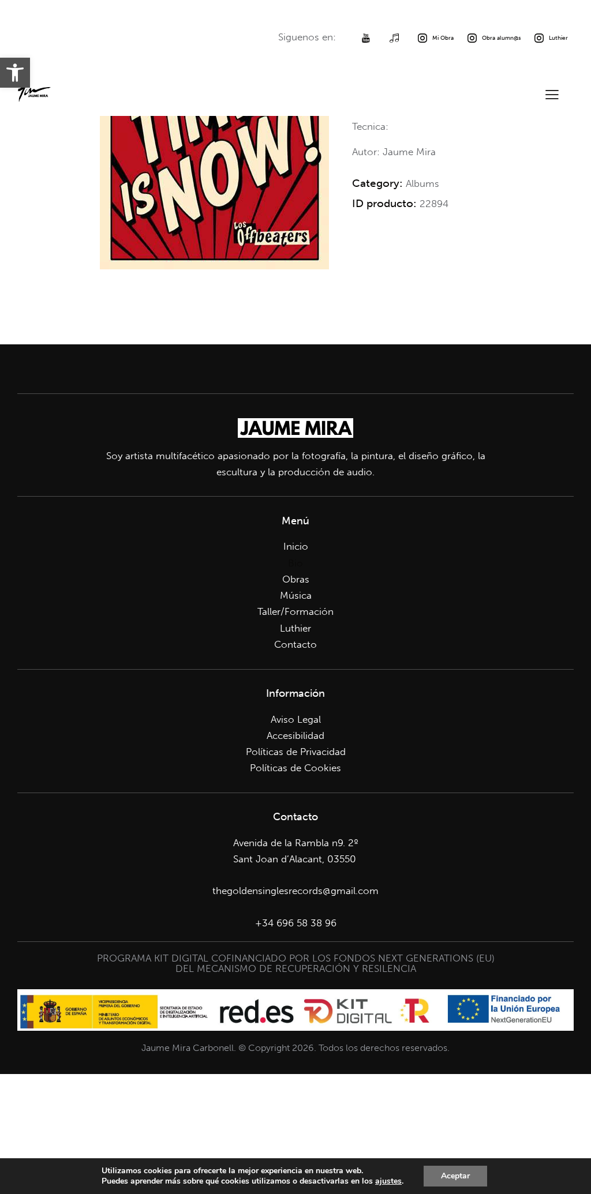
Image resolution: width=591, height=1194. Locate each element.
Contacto (295, 644)
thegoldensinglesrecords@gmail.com (295, 890)
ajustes (388, 1181)
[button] (15, 73)
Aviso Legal (296, 719)
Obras (295, 579)
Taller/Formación (295, 611)
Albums (422, 183)
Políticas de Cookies (295, 768)
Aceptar (455, 1175)
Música (296, 595)
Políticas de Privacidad (296, 751)
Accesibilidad (295, 735)
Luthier (295, 628)
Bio (295, 563)
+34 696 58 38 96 (295, 923)
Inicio (295, 546)
